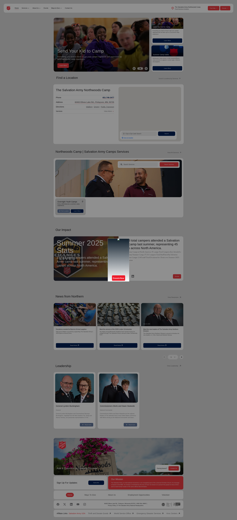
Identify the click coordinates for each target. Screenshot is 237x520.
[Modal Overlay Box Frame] (118, 260)
